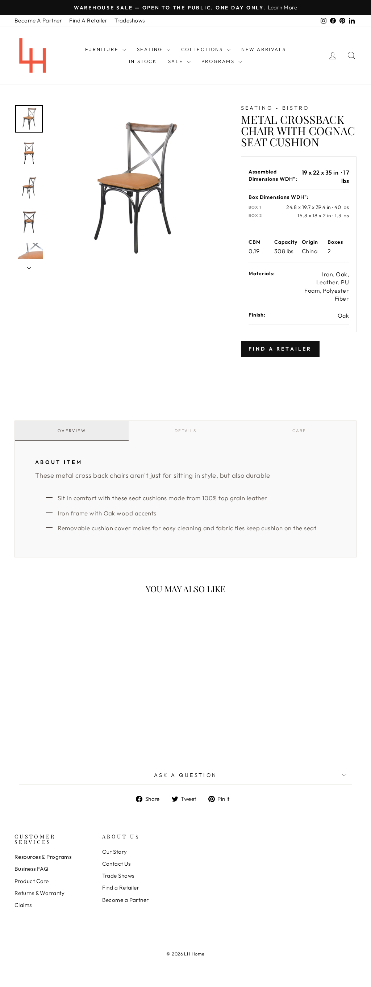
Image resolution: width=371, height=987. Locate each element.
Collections (203, 49)
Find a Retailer (120, 887)
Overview (72, 430)
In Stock (143, 61)
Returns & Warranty (39, 893)
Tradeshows (129, 20)
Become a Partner (125, 899)
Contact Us (116, 863)
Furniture (103, 49)
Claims (23, 905)
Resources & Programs (42, 856)
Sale (176, 61)
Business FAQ (31, 868)
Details (185, 430)
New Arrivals (263, 49)
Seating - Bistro (275, 108)
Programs (219, 61)
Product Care (31, 881)
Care (299, 430)
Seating (151, 49)
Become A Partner (38, 20)
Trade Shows (118, 875)
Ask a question (185, 775)
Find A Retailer (88, 20)
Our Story (114, 851)
